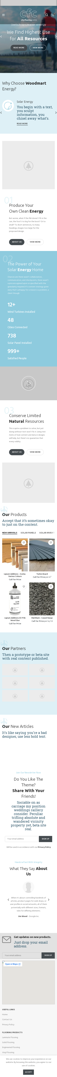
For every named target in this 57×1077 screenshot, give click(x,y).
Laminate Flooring (10, 1037)
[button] (28, 383)
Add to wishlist (23, 542)
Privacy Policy (8, 1024)
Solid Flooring (8, 1042)
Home (5, 1014)
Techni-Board (42, 574)
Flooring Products (12, 1032)
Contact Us (7, 1019)
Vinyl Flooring (8, 1052)
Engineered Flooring (11, 1047)
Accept (28, 1072)
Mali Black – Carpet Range (42, 618)
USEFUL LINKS (8, 1009)
